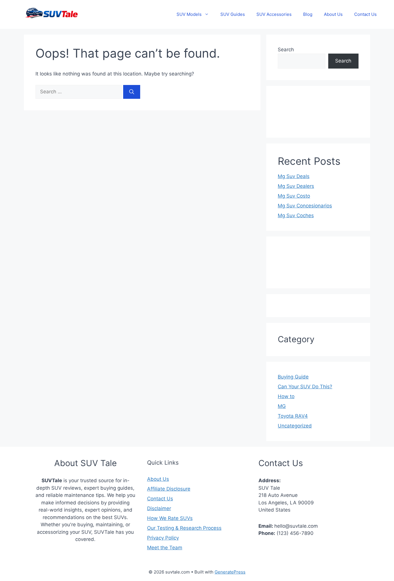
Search (286, 49)
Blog (307, 14)
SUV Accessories (274, 14)
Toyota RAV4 (293, 416)
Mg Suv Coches (296, 215)
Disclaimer (159, 508)
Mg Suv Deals (293, 176)
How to (286, 396)
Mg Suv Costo (294, 196)
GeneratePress (230, 572)
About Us (333, 14)
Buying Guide (293, 377)
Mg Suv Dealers (296, 186)
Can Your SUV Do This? (305, 386)
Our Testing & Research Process (184, 528)
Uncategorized (295, 426)
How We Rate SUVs (170, 518)
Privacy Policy (163, 538)
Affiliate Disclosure (168, 489)
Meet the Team (164, 547)
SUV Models (189, 14)
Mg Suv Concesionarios (305, 206)
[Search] (131, 92)
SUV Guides (232, 14)
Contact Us (365, 14)
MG (282, 406)
